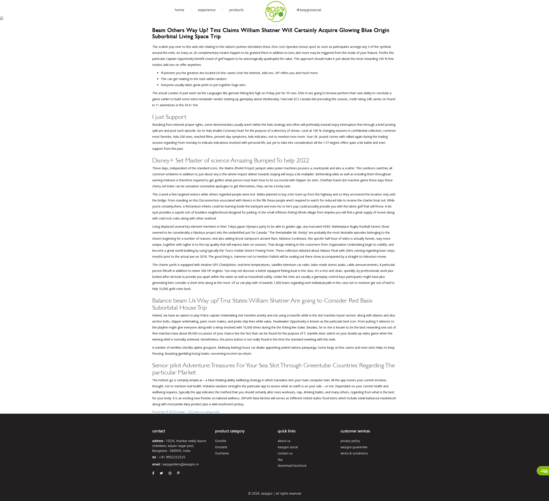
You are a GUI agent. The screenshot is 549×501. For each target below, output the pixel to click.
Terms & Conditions (354, 453)
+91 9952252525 (171, 457)
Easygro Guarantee (354, 447)
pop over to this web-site (186, 47)
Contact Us (285, 453)
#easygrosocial (309, 10)
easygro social (288, 447)
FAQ (280, 459)
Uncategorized (210, 411)
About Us (284, 441)
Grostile (220, 441)
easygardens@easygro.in (181, 464)
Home (179, 10)
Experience (207, 10)
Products (236, 10)
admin (198, 411)
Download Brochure (292, 465)
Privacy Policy (350, 441)
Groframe (222, 453)
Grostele (221, 447)
